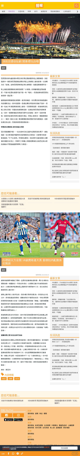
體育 (3, 68)
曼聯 (10, 379)
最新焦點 (31, 413)
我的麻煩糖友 (55, 11)
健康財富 (44, 11)
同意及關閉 (64, 448)
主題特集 (21, 11)
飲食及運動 (39, 425)
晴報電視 (11, 11)
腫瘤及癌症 (63, 425)
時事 (29, 11)
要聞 (36, 413)
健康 (3, 11)
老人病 (52, 427)
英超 (4, 379)
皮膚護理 (59, 427)
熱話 (41, 413)
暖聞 (45, 413)
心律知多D (67, 11)
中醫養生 (55, 425)
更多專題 (66, 427)
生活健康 (47, 425)
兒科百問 (38, 427)
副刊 (35, 11)
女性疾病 (46, 427)
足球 (17, 379)
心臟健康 (71, 425)
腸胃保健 (31, 427)
